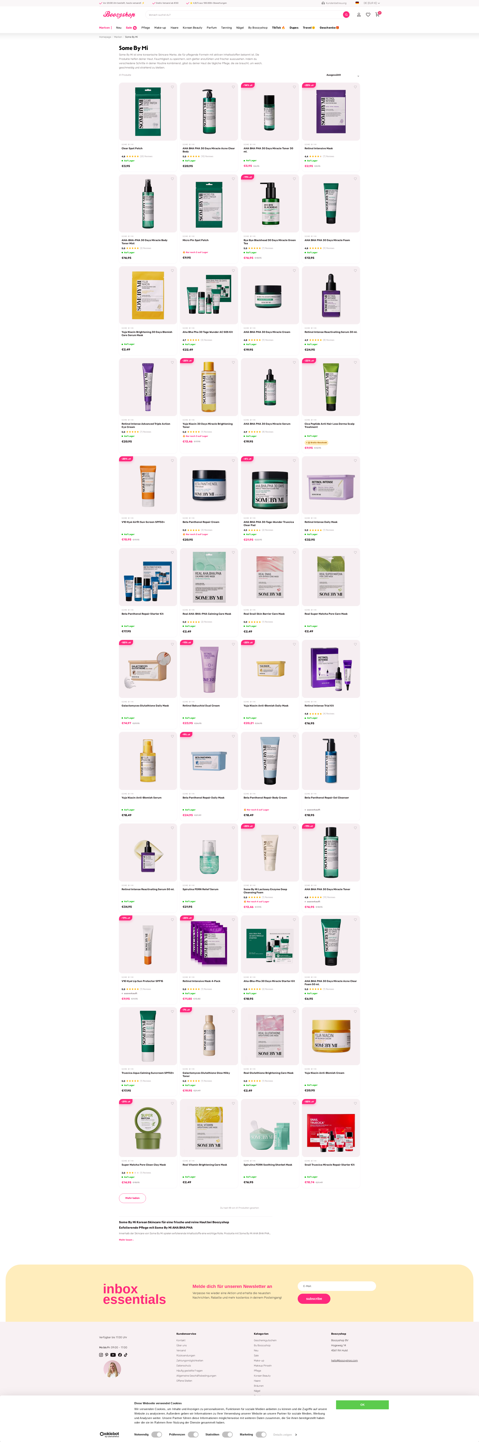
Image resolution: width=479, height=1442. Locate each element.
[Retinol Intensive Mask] (331, 112)
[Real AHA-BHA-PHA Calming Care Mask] (209, 577)
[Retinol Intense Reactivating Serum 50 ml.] (148, 853)
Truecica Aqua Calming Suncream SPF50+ (148, 1072)
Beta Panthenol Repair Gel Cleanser (327, 797)
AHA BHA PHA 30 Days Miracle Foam (327, 240)
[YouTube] (113, 1355)
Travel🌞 (309, 27)
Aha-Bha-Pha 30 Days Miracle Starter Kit (269, 981)
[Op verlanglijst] (172, 87)
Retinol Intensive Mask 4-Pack (201, 981)
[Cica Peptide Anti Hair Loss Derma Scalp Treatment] (331, 387)
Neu (118, 27)
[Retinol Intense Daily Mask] (331, 485)
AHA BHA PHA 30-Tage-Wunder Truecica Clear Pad (269, 523)
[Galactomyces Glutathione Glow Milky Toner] (209, 1036)
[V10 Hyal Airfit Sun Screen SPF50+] (148, 485)
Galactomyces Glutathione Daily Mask (145, 705)
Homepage (105, 37)
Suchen (346, 14)
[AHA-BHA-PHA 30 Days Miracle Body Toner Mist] (148, 203)
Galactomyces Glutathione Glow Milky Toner (206, 1074)
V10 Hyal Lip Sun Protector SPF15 (142, 981)
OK (362, 1404)
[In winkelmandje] (169, 133)
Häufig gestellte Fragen (189, 1370)
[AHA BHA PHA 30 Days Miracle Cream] (270, 295)
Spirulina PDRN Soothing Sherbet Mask (268, 1164)
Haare (175, 27)
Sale (256, 1355)
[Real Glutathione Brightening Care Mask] (270, 1036)
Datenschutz (183, 1365)
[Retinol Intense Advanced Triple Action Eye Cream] (148, 387)
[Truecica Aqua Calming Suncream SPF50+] (148, 1036)
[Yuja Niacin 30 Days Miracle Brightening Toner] (209, 387)
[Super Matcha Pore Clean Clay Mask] (148, 1128)
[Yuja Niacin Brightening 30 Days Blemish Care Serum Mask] (148, 295)
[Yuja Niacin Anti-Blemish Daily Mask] (270, 669)
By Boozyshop (258, 27)
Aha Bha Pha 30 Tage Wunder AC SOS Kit (208, 331)
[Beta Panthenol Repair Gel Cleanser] (331, 761)
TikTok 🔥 (278, 27)
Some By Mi (128, 144)
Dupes (294, 27)
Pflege (145, 27)
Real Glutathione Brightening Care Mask (269, 1072)
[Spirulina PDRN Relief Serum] (209, 853)
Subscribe (314, 1299)
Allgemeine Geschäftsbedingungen (196, 1375)
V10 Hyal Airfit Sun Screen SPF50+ (143, 521)
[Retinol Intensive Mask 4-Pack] (209, 944)
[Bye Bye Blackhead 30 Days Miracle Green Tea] (270, 203)
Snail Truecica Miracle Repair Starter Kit (330, 1164)
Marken (105, 27)
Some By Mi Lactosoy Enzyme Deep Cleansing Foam (265, 891)
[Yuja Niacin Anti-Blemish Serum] (148, 761)
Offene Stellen (184, 1380)
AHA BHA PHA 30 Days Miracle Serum (267, 423)
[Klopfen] (125, 1355)
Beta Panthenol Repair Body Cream (265, 797)
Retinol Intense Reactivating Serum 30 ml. (331, 331)
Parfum (212, 27)
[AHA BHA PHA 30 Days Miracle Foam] (331, 203)
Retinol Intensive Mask (319, 148)
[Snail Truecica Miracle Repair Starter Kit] (331, 1128)
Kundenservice (186, 1333)
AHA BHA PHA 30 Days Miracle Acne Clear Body (209, 150)
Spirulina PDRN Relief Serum (200, 889)
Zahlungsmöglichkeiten (189, 1360)
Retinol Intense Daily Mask (321, 521)
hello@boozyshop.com (344, 1360)
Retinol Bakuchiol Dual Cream (201, 705)
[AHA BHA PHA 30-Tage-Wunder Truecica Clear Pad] (270, 485)
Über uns (181, 1345)
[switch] (193, 1435)
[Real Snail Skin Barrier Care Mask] (270, 577)
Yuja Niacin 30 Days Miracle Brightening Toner (208, 425)
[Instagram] (101, 1355)
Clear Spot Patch (132, 148)
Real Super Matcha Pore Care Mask (326, 613)
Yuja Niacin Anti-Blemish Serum (141, 797)
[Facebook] (120, 1355)
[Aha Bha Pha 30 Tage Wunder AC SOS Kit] (209, 295)
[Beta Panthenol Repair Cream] (209, 485)
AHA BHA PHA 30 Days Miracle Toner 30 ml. (268, 150)
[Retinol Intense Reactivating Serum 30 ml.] (331, 295)
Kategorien (261, 1333)
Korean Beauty (192, 27)
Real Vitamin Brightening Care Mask (205, 1164)
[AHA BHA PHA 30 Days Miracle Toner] (331, 853)
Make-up (160, 27)
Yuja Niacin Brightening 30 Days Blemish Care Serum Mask (147, 333)
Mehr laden (132, 1198)
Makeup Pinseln (263, 1365)
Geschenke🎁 (329, 27)
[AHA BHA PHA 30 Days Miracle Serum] (270, 387)
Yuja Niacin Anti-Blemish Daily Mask (266, 705)
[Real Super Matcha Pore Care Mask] (331, 577)
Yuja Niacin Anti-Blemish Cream (324, 1072)
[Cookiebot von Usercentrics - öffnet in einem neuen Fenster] (109, 1435)
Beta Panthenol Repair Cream (201, 521)
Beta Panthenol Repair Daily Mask (204, 797)
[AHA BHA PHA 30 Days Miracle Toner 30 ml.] (270, 112)
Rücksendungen (185, 1355)
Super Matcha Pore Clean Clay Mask (144, 1164)
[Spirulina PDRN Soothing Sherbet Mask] (270, 1128)
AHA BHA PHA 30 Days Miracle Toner (327, 889)
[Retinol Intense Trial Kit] (331, 669)
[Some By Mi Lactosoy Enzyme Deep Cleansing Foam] (270, 853)
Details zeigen (282, 1434)
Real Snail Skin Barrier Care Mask (264, 613)
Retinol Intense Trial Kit (319, 705)
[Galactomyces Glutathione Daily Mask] (148, 669)
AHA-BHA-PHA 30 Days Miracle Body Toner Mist (144, 242)
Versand (181, 1350)
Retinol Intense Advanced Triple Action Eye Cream (146, 425)
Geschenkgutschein (265, 1340)
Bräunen (259, 1385)
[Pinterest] (106, 1355)
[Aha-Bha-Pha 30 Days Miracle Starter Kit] (270, 944)
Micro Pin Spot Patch (196, 240)
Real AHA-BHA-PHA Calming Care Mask (207, 613)
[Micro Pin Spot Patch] (209, 203)
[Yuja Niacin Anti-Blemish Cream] (331, 1036)
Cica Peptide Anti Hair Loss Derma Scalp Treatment (329, 425)
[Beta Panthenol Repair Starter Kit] (148, 577)
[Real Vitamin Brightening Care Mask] (209, 1128)
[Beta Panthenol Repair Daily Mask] (209, 761)
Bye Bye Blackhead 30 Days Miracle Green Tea (270, 242)
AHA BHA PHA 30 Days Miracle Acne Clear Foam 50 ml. (331, 983)
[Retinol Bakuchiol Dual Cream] (209, 669)
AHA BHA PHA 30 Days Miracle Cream (267, 331)
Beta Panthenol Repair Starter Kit (143, 613)
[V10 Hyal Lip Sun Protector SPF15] (148, 944)
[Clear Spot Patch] (148, 112)
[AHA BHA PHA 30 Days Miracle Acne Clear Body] (209, 112)
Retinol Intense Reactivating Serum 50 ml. (148, 889)
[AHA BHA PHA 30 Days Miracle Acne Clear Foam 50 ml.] (331, 944)
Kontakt (180, 1340)
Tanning (226, 27)
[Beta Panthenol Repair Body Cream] (270, 761)
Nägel (240, 27)
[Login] (358, 14)
